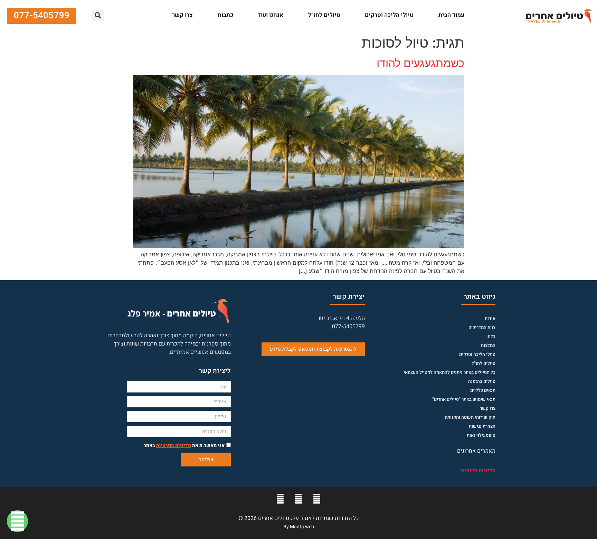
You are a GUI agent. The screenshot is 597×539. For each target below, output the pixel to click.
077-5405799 (348, 326)
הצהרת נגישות (482, 426)
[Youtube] (298, 499)
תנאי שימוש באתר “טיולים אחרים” (463, 399)
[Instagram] (280, 499)
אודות (490, 318)
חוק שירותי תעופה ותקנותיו (470, 417)
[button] (154, 15)
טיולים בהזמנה (481, 381)
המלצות (488, 345)
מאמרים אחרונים (476, 451)
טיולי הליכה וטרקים (389, 15)
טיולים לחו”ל (324, 15)
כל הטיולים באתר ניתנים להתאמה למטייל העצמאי (449, 372)
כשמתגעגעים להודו (420, 63)
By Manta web (298, 526)
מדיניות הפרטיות (173, 445)
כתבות (225, 15)
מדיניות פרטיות (478, 470)
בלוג (491, 336)
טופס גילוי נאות (481, 435)
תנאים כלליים (482, 390)
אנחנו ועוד (270, 15)
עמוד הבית (451, 15)
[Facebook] (317, 499)
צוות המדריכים (481, 327)
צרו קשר (182, 15)
